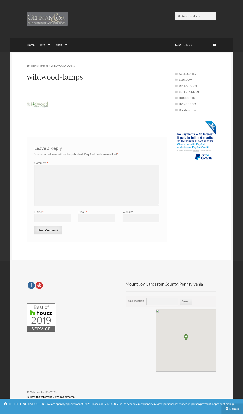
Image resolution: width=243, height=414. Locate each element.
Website (128, 211)
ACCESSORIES (187, 73)
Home (31, 44)
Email (82, 211)
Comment (41, 162)
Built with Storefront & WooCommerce (51, 396)
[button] (186, 337)
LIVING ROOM (187, 103)
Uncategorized (188, 110)
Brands (44, 65)
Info (42, 44)
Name (39, 211)
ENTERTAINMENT (190, 91)
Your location (136, 300)
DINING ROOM (188, 85)
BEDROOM (185, 79)
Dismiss (234, 408)
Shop (59, 44)
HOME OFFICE (187, 97)
